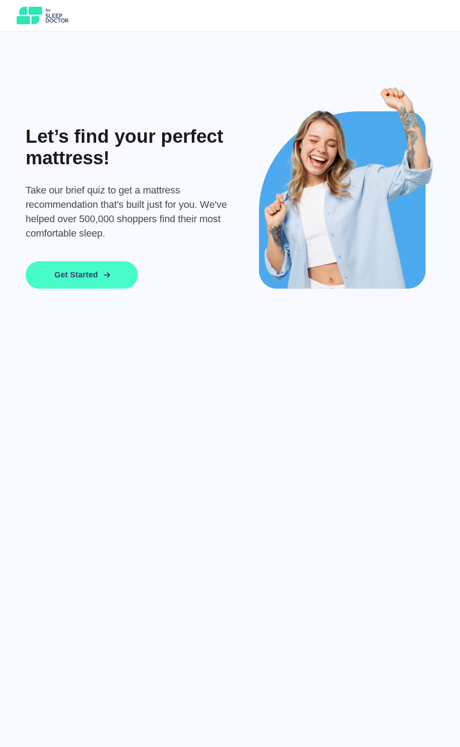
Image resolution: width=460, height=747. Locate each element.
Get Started (76, 274)
